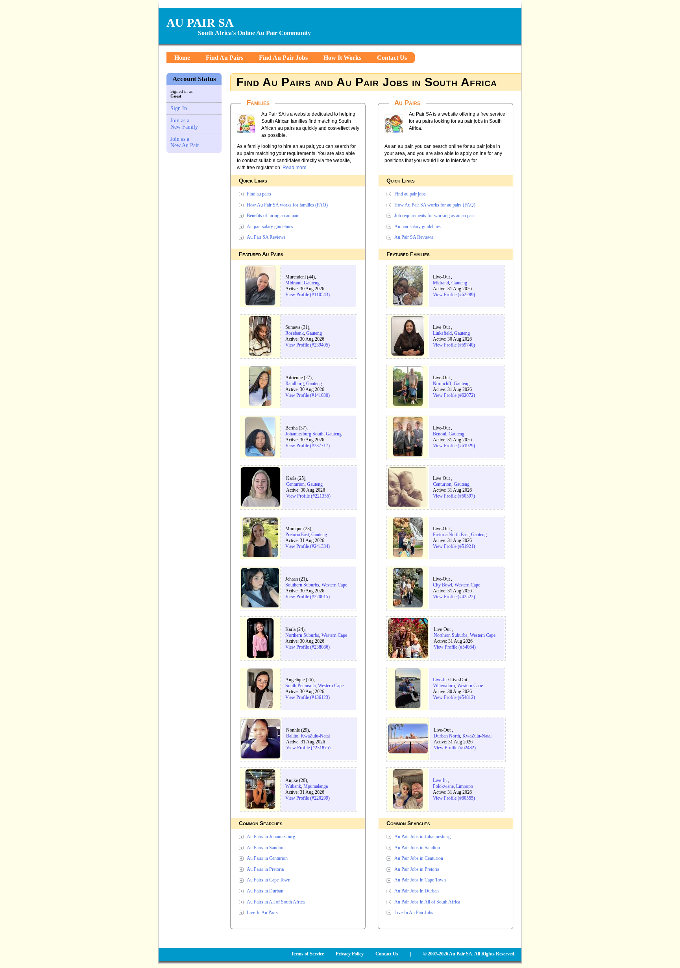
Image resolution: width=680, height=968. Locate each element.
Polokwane (443, 786)
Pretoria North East (451, 534)
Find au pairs (259, 194)
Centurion (295, 484)
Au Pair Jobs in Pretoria (416, 869)
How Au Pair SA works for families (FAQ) (287, 205)
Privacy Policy (350, 954)
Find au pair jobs (410, 194)
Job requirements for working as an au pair (434, 215)
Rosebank (294, 333)
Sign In (178, 108)
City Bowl (442, 585)
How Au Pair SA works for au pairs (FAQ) (434, 205)
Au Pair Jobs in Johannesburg (422, 836)
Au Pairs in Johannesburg (271, 836)
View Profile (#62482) (455, 747)
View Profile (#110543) (307, 294)
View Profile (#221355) (308, 496)
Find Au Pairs (224, 57)
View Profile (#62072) (454, 395)
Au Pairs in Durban (265, 891)
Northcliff (442, 383)
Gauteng (312, 283)
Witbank (293, 786)
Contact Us (392, 57)
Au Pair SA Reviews (266, 237)
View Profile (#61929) (454, 445)
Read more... (296, 167)
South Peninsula (300, 685)
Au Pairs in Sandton (266, 847)
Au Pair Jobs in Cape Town (420, 880)
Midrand (293, 283)
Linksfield (442, 333)
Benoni (439, 434)
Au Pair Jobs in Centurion (418, 858)
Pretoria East (297, 534)
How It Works (342, 57)
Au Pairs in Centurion (267, 858)
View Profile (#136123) (307, 697)
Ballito (292, 736)
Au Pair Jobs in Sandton (417, 847)
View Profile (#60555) (454, 798)
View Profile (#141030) (307, 395)
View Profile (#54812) (454, 697)
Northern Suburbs (302, 635)
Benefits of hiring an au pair (273, 215)
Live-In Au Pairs (262, 912)
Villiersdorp (444, 685)
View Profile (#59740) (454, 345)
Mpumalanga (315, 786)
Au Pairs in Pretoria (265, 869)
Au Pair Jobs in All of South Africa (427, 902)
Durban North (447, 736)
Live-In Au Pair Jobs (413, 912)
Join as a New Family (184, 124)
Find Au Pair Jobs (283, 57)
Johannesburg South (304, 434)
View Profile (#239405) (307, 345)
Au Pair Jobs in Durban (416, 891)
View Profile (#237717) (307, 445)
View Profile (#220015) (307, 596)
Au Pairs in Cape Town (268, 880)
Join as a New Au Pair (184, 142)
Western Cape (334, 585)
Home (182, 57)
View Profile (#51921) (454, 546)
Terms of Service (307, 954)
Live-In (440, 679)
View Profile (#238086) (307, 647)
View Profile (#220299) (307, 798)
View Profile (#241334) (307, 546)
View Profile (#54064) (455, 647)
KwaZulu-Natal (315, 736)
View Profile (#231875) (308, 747)
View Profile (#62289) (454, 294)
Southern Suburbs (302, 585)
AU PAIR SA (200, 22)
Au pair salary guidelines (270, 226)
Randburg (294, 383)
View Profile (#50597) (454, 496)
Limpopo (464, 786)
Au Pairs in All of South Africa (276, 902)
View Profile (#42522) (454, 596)
